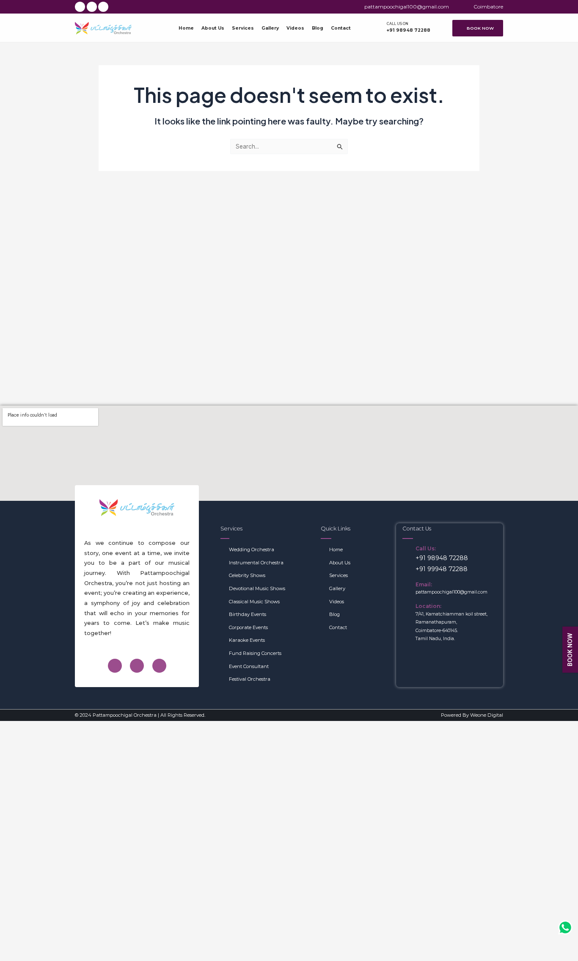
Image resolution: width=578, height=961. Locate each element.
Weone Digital (486, 715)
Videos (295, 28)
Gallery (270, 28)
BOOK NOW (570, 649)
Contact (341, 28)
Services (243, 28)
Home (186, 28)
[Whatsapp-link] (565, 929)
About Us (212, 28)
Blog (317, 28)
